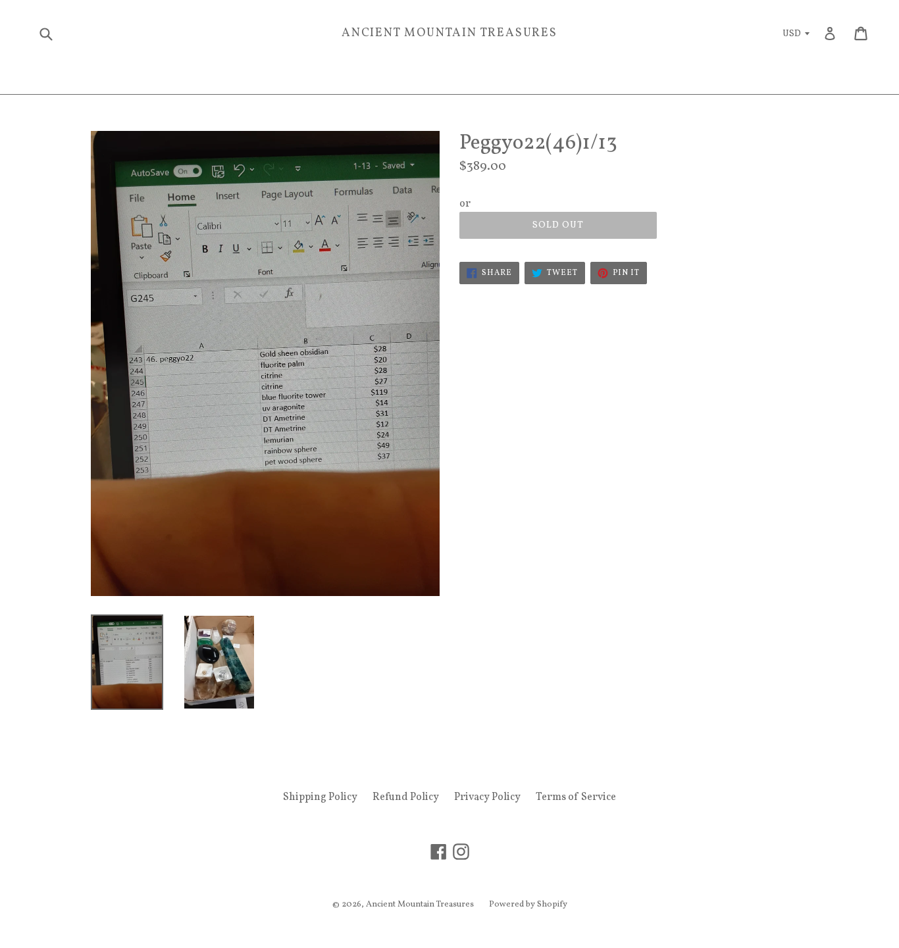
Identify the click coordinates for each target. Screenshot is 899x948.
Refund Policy (405, 797)
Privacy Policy (487, 797)
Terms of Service (576, 797)
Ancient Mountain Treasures (449, 33)
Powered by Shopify (528, 905)
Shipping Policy (320, 797)
